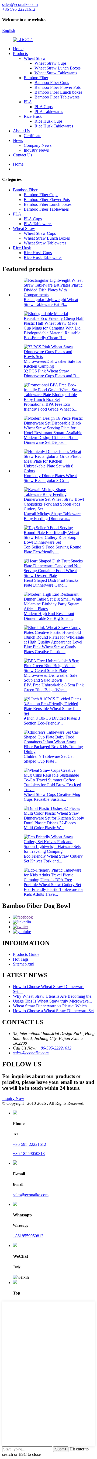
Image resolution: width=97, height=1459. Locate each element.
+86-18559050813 (29, 1153)
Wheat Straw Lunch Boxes (57, 68)
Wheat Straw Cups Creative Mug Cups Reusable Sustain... (52, 797)
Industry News (36, 150)
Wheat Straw (35, 58)
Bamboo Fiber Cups (51, 82)
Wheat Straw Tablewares (55, 73)
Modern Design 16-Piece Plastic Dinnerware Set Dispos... (51, 440)
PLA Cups (43, 106)
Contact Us (22, 155)
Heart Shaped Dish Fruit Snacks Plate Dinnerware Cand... (51, 582)
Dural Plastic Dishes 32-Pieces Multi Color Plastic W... (50, 825)
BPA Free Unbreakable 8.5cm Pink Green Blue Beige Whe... (54, 687)
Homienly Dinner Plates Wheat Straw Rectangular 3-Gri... (50, 478)
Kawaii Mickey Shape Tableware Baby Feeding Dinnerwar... (52, 516)
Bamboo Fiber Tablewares (56, 97)
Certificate (32, 135)
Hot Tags (21, 959)
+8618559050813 (28, 1236)
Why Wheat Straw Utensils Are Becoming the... (54, 996)
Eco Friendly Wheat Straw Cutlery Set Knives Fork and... (53, 858)
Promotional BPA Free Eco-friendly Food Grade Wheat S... (50, 406)
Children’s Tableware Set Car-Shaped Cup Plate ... (49, 758)
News (18, 140)
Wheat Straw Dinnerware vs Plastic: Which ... (52, 1006)
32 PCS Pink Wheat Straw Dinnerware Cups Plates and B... (51, 373)
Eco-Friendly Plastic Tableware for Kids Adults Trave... (53, 892)
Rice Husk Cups (48, 121)
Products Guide (26, 954)
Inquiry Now (13, 1098)
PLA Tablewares (48, 111)
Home (18, 48)
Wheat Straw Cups (50, 63)
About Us (21, 131)
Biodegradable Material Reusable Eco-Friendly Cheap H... (52, 335)
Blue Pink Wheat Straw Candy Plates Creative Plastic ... (50, 649)
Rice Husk (33, 116)
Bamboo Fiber (36, 77)
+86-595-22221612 (54, 1048)
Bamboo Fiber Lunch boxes (58, 92)
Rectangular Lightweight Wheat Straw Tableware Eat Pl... (51, 302)
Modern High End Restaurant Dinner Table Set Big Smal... (49, 616)
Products (20, 53)
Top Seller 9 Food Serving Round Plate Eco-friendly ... (52, 549)
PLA (28, 102)
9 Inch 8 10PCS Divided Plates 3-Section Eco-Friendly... (52, 720)
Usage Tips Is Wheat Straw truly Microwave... (52, 1001)
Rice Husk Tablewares (53, 126)
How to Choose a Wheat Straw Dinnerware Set (53, 1010)
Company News (37, 145)
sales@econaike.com (31, 1053)
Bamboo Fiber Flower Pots (57, 87)
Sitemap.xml (23, 964)
